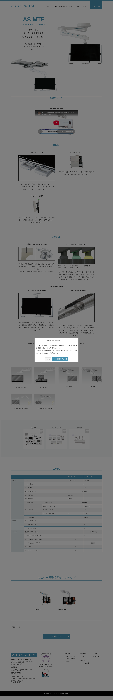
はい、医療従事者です (60, 359)
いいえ (48, 359)
